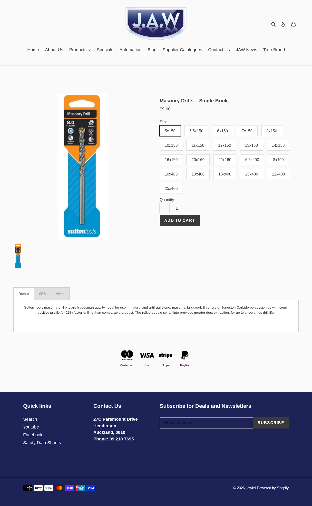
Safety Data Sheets (42, 442)
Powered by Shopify (273, 488)
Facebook (32, 434)
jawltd (251, 488)
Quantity (167, 200)
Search (30, 419)
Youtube (31, 427)
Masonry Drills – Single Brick (193, 100)
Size (163, 122)
